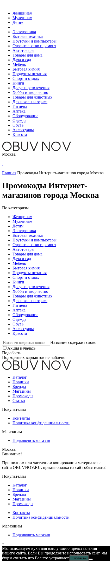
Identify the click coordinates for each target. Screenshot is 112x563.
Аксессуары (23, 130)
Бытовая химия (26, 69)
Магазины (22, 391)
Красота (20, 134)
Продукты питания (30, 74)
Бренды (19, 386)
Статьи (19, 400)
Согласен (79, 558)
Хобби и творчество (30, 92)
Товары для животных (32, 97)
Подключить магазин (31, 440)
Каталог (20, 377)
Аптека (19, 111)
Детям (18, 22)
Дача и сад (22, 60)
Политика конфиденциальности (41, 423)
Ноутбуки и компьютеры (35, 41)
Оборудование (25, 116)
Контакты (21, 418)
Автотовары (23, 50)
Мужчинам (22, 18)
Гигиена (20, 106)
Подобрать (11, 353)
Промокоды (23, 396)
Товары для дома (27, 55)
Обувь (18, 125)
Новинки (21, 382)
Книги (18, 83)
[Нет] (91, 559)
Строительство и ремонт (34, 46)
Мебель (19, 64)
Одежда (19, 120)
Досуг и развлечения (31, 88)
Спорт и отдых (26, 78)
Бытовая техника (28, 36)
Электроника (24, 32)
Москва (9, 154)
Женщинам (22, 13)
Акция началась (21, 348)
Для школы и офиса (30, 102)
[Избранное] (2, 163)
